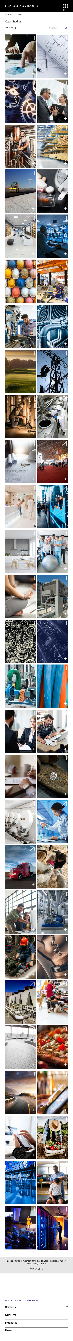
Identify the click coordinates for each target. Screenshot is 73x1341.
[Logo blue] (36, 1302)
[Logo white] (21, 6)
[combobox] (12, 28)
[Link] (20, 56)
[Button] (65, 6)
